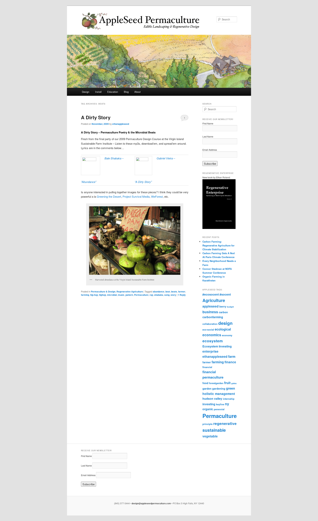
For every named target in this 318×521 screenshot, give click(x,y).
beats (174, 291)
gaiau (234, 383)
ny (227, 403)
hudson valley (212, 398)
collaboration (210, 324)
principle (207, 424)
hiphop (102, 294)
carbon (223, 312)
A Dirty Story (95, 117)
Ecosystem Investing (217, 346)
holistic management (218, 393)
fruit (227, 382)
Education (112, 91)
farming (85, 294)
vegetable (210, 436)
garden (206, 388)
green (230, 388)
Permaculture (141, 294)
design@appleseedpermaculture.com (151, 503)
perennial (219, 409)
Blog (126, 91)
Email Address (209, 149)
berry (222, 306)
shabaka (158, 294)
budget (230, 306)
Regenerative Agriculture (129, 291)
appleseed (210, 306)
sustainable (214, 430)
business (210, 311)
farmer (181, 291)
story (173, 294)
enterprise (210, 351)
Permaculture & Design (103, 291)
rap (151, 294)
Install (98, 91)
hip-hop (94, 294)
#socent (225, 294)
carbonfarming (212, 317)
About (137, 91)
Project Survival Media (136, 196)
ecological (223, 329)
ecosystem (212, 340)
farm (231, 356)
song (166, 294)
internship (228, 398)
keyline (220, 404)
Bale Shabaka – (114, 158)
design (225, 323)
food (205, 383)
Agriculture (213, 300)
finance (230, 362)
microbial (112, 294)
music (121, 294)
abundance (158, 291)
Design (85, 91)
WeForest (157, 196)
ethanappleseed (120, 124)
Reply (182, 294)
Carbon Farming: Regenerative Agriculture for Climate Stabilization (218, 245)
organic (207, 409)
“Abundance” (88, 182)
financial (207, 367)
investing (208, 404)
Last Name (207, 136)
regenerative (225, 423)
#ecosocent (210, 294)
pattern (129, 294)
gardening (218, 388)
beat (167, 291)
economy (227, 335)
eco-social (208, 329)
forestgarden (216, 383)
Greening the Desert (109, 196)
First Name (207, 123)
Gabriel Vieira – (166, 158)
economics (211, 334)
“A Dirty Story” (143, 182)
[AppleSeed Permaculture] (134, 21)
